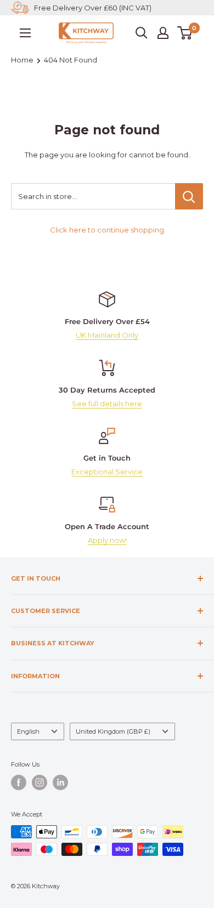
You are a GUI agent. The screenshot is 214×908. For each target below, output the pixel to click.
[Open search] (142, 33)
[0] (185, 32)
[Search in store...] (189, 196)
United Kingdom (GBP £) (113, 731)
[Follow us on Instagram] (39, 782)
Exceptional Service (107, 471)
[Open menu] (25, 33)
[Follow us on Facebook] (18, 782)
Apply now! (107, 540)
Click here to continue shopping (107, 229)
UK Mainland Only (107, 335)
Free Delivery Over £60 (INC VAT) (92, 7)
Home (22, 59)
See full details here (107, 403)
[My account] (162, 33)
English (28, 731)
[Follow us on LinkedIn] (60, 782)
